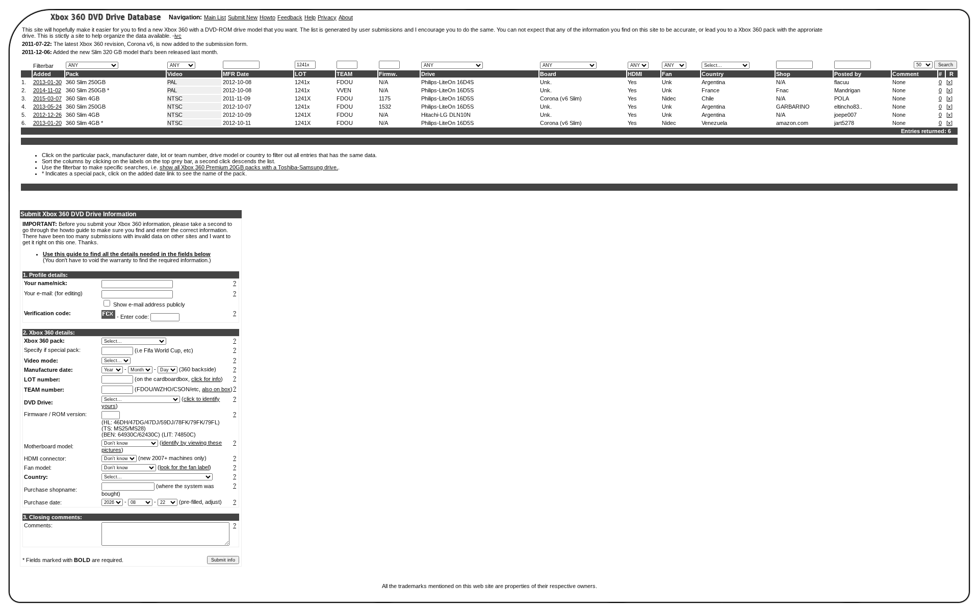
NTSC (175, 98)
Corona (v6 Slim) (561, 98)
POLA (841, 98)
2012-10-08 (237, 82)
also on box (216, 389)
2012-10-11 (237, 123)
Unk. (546, 82)
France (710, 90)
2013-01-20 (47, 123)
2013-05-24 (47, 107)
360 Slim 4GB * (84, 123)
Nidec (669, 98)
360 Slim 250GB (86, 82)
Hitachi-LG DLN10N (446, 115)
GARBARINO (793, 107)
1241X (303, 98)
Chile (708, 98)
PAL (172, 82)
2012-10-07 (237, 107)
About (346, 17)
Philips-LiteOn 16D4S (447, 82)
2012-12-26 (47, 115)
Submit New (242, 17)
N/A (383, 82)
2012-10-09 (237, 115)
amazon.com (792, 123)
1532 (385, 107)
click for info (206, 379)
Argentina (713, 82)
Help (310, 17)
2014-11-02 (47, 90)
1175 (385, 98)
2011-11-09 (236, 98)
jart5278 (844, 123)
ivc (178, 36)
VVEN (344, 90)
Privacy (327, 17)
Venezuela (714, 123)
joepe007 (845, 115)
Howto (267, 17)
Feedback (289, 17)
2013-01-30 (47, 82)
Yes (632, 82)
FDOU (345, 82)
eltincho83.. (848, 107)
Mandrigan (847, 90)
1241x (302, 82)
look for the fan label (184, 467)
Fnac (782, 90)
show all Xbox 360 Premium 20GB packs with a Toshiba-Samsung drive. (249, 167)
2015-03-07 (47, 98)
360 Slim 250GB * (87, 90)
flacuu (841, 82)
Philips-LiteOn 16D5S (447, 90)
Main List (215, 17)
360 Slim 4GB (82, 98)
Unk (667, 82)
